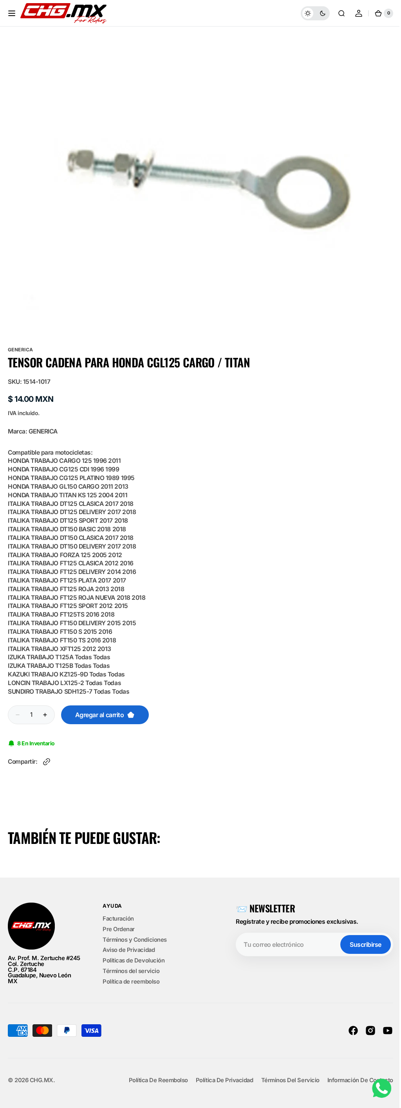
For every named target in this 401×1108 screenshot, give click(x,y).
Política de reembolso (131, 981)
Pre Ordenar (119, 929)
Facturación (118, 919)
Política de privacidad (218, 1080)
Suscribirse (360, 944)
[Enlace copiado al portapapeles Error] (46, 761)
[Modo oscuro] (309, 13)
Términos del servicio (131, 971)
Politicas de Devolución (133, 960)
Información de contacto (354, 1080)
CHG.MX (41, 1080)
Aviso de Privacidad (129, 949)
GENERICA (20, 350)
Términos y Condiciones (135, 939)
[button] (11, 13)
